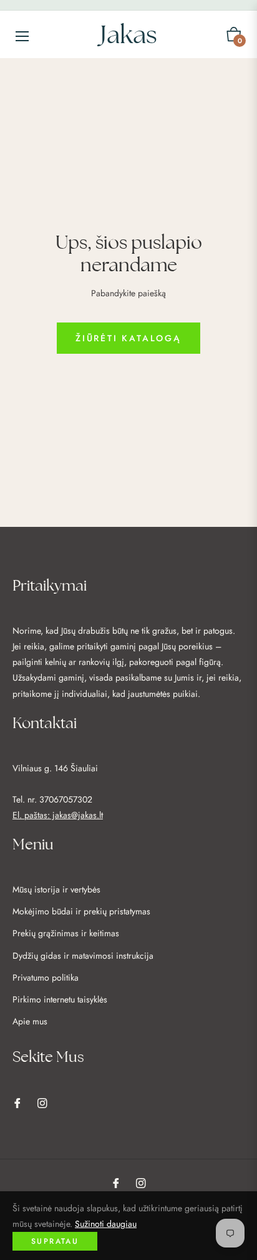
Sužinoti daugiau (106, 1224)
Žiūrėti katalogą (128, 338)
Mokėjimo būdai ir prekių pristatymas (81, 911)
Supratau (55, 1241)
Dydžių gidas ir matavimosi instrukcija (82, 955)
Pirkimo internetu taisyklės (59, 999)
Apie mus (29, 1021)
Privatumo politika (45, 977)
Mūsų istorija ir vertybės (56, 889)
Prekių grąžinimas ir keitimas (65, 933)
